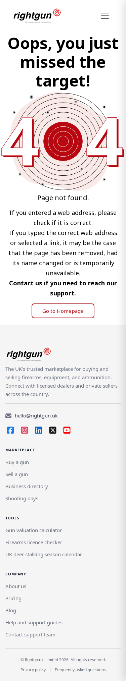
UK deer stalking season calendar (43, 554)
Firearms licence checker (33, 542)
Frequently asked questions (80, 670)
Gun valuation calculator (33, 530)
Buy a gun (17, 462)
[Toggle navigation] (105, 15)
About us (15, 586)
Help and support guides (33, 622)
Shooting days (21, 498)
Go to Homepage (63, 310)
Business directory (26, 486)
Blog (10, 610)
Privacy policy (33, 670)
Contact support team (30, 634)
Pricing (13, 598)
